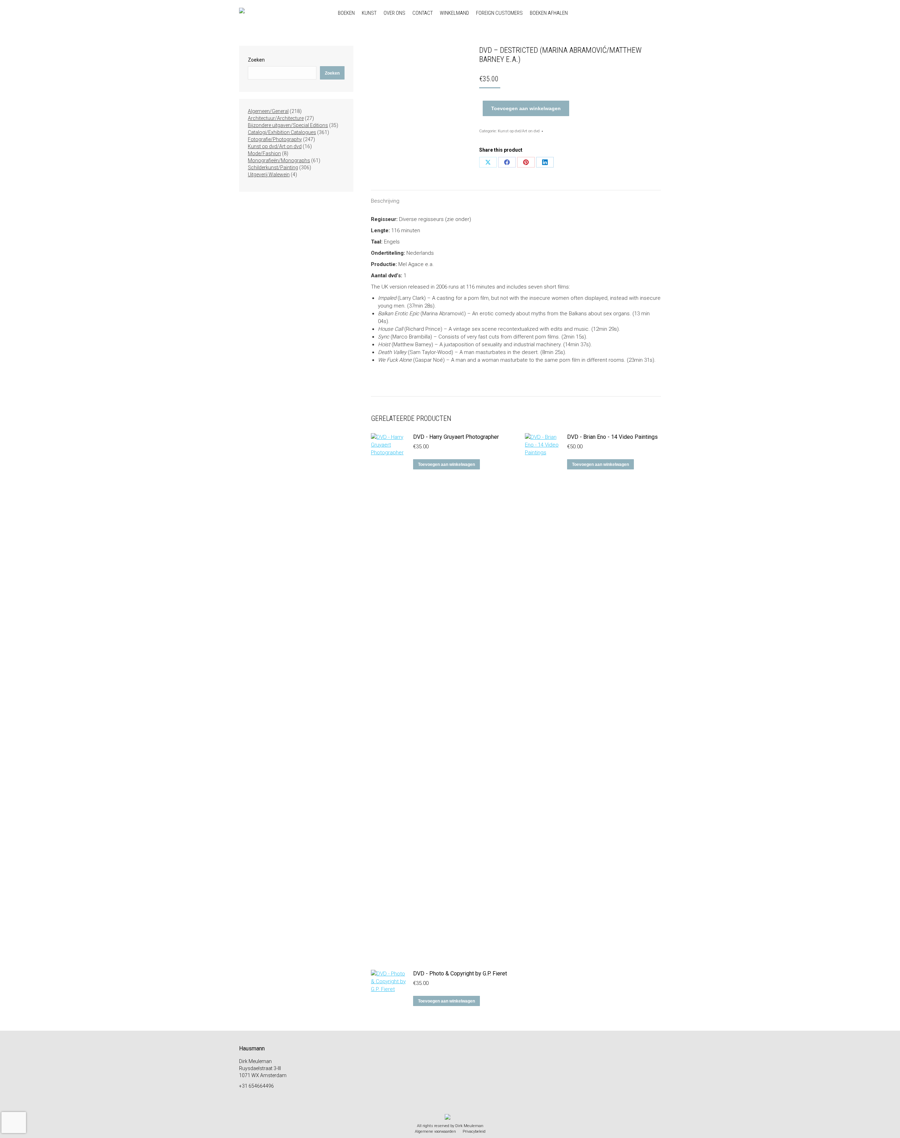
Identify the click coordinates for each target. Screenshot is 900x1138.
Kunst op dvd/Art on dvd (519, 131)
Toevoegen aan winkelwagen (526, 108)
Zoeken (256, 60)
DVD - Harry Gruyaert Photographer (456, 437)
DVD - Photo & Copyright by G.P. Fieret (460, 973)
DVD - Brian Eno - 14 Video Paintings (612, 437)
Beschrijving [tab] (385, 201)
